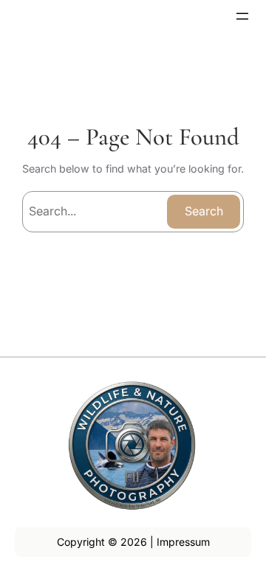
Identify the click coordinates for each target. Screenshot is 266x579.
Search (204, 211)
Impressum (183, 541)
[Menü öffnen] (242, 16)
